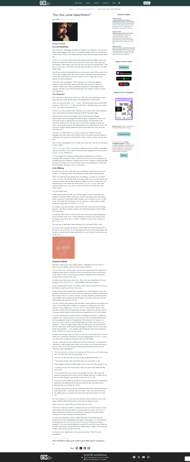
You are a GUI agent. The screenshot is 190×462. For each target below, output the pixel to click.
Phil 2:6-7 (68, 105)
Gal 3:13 (60, 221)
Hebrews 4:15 (57, 148)
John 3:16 (121, 26)
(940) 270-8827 (88, 455)
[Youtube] (143, 457)
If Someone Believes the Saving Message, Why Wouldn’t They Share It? (123, 20)
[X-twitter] (139, 457)
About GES (78, 3)
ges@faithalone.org (100, 455)
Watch (96, 3)
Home (71, 9)
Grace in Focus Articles (85, 9)
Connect (105, 3)
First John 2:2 (88, 183)
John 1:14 (74, 103)
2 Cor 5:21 (79, 203)
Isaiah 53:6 (56, 179)
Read (88, 3)
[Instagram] (148, 457)
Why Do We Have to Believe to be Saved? (123, 48)
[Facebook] (134, 457)
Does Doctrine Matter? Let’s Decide (122, 33)
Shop (114, 3)
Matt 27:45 (57, 60)
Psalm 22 (72, 282)
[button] (77, 448)
